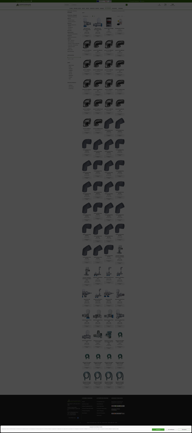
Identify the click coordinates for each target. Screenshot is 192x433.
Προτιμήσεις (184, 429)
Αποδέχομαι (158, 429)
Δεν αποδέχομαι (171, 429)
